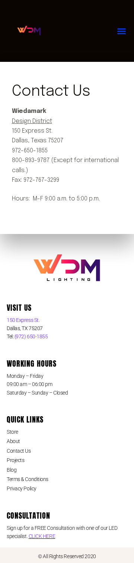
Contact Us (19, 451)
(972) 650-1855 (30, 336)
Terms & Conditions (27, 479)
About (13, 441)
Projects (15, 460)
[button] (122, 31)
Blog (11, 470)
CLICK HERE (42, 536)
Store (12, 432)
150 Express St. (23, 320)
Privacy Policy (21, 488)
